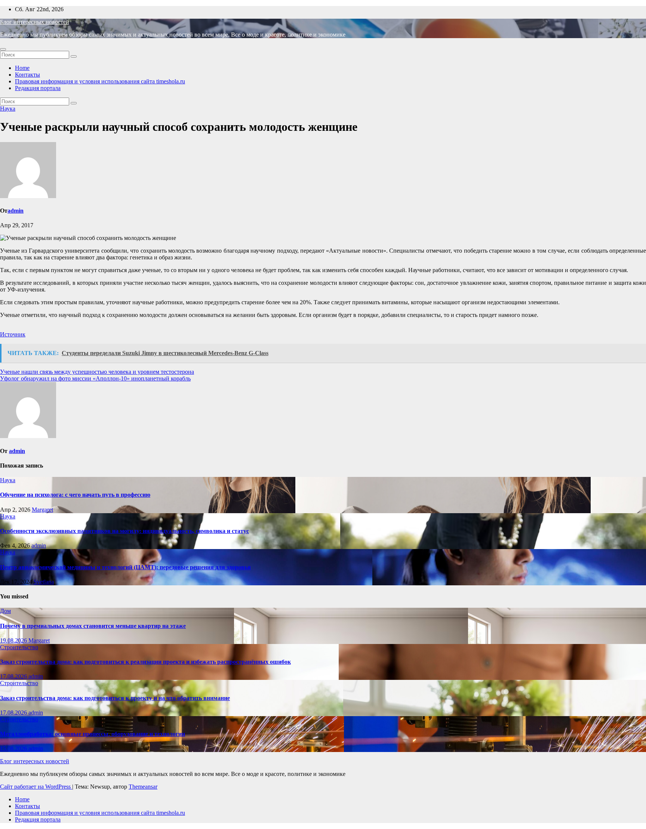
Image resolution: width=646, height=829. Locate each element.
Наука (7, 108)
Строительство (19, 647)
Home (22, 68)
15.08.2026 (14, 748)
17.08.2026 (14, 676)
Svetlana (44, 582)
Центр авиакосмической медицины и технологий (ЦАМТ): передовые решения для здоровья (125, 567)
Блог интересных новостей (34, 22)
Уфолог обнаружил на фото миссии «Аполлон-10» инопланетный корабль (95, 378)
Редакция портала (38, 88)
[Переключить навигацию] (3, 49)
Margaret (42, 509)
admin (15, 210)
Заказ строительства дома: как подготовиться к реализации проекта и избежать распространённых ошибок (145, 662)
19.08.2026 (14, 640)
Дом (5, 611)
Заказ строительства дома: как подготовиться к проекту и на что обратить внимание (115, 698)
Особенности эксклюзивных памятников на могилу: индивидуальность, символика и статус (124, 531)
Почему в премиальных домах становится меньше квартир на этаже (93, 626)
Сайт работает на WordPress (36, 786)
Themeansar (143, 786)
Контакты (27, 74)
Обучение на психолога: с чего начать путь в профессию (75, 494)
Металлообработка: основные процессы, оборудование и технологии (92, 734)
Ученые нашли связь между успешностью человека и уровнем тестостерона (97, 372)
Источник (12, 334)
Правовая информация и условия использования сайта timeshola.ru (100, 81)
